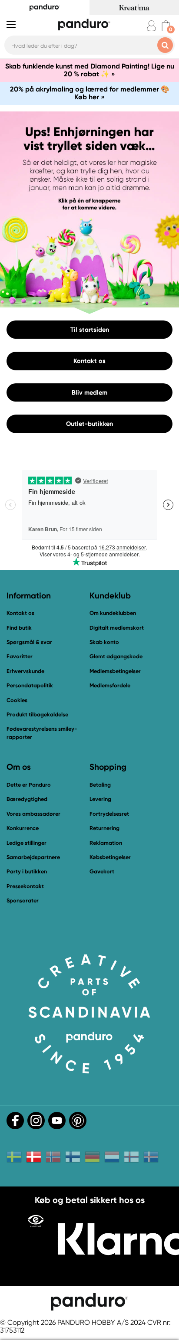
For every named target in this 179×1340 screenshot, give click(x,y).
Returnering (104, 828)
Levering (100, 799)
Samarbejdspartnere (33, 857)
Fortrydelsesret (109, 814)
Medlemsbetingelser (115, 671)
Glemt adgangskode (116, 656)
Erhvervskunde (25, 671)
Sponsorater (23, 900)
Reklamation (106, 843)
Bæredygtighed (27, 799)
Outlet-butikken (89, 424)
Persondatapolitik (30, 685)
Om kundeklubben (113, 613)
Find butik (19, 627)
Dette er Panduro (29, 784)
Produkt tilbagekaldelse (37, 714)
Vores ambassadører (33, 814)
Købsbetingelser (110, 857)
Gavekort (102, 871)
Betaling (100, 784)
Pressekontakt (25, 886)
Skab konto (104, 642)
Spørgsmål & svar (29, 642)
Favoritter (20, 656)
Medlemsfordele (110, 685)
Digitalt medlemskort (117, 627)
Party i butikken (27, 871)
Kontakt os (89, 361)
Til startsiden (89, 329)
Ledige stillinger (26, 843)
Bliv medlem (89, 392)
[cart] (166, 25)
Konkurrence (23, 828)
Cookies (17, 700)
